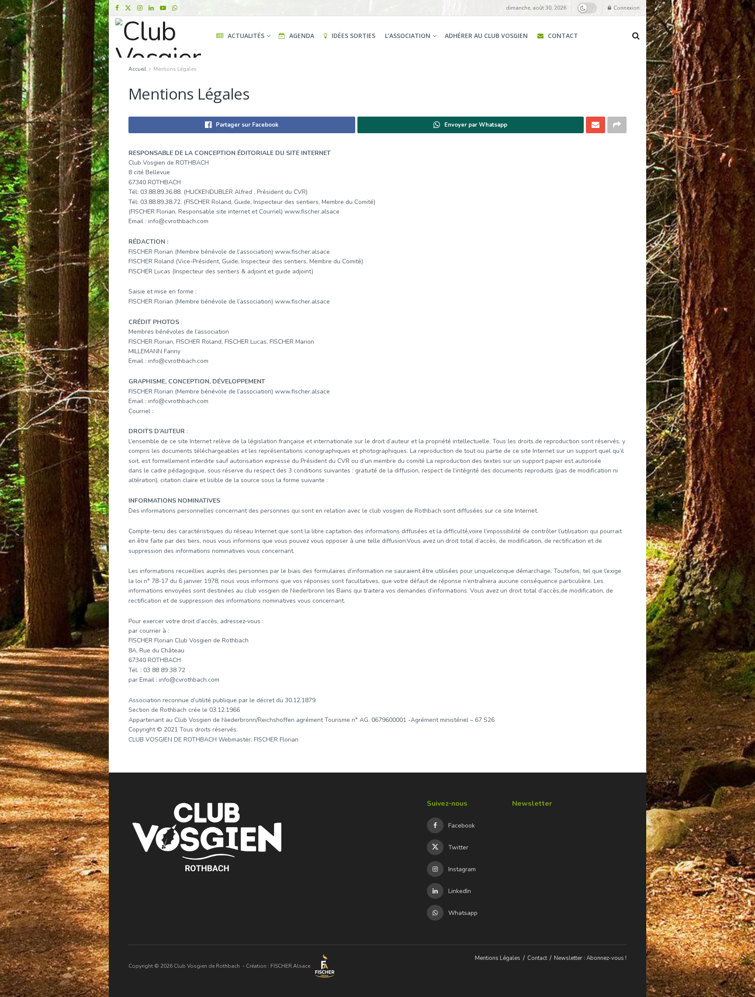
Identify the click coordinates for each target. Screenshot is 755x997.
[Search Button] (636, 36)
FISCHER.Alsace (291, 966)
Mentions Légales (175, 69)
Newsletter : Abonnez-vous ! (590, 958)
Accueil (137, 69)
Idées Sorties (353, 35)
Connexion (626, 7)
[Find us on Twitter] (128, 8)
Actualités (246, 35)
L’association (407, 35)
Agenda (301, 35)
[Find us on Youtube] (163, 8)
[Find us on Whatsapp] (174, 8)
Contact (563, 35)
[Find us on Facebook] (117, 8)
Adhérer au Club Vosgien (486, 35)
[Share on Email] (595, 125)
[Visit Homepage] (158, 36)
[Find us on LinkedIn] (151, 8)
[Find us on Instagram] (139, 8)
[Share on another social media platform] (617, 125)
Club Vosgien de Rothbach (207, 966)
